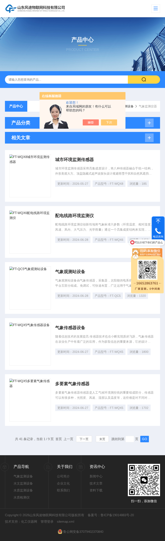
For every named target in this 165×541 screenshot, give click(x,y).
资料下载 (96, 490)
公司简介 (63, 476)
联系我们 (63, 490)
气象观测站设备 (70, 271)
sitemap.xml (65, 521)
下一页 (84, 439)
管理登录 (47, 521)
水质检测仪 (22, 497)
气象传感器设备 (70, 327)
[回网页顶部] (158, 221)
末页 (102, 439)
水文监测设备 (23, 483)
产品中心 (16, 106)
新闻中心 (96, 476)
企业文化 (63, 483)
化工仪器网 (29, 521)
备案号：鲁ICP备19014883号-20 (111, 515)
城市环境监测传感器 (74, 159)
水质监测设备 (23, 490)
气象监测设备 (23, 476)
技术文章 (96, 483)
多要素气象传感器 (72, 383)
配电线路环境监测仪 (74, 215)
